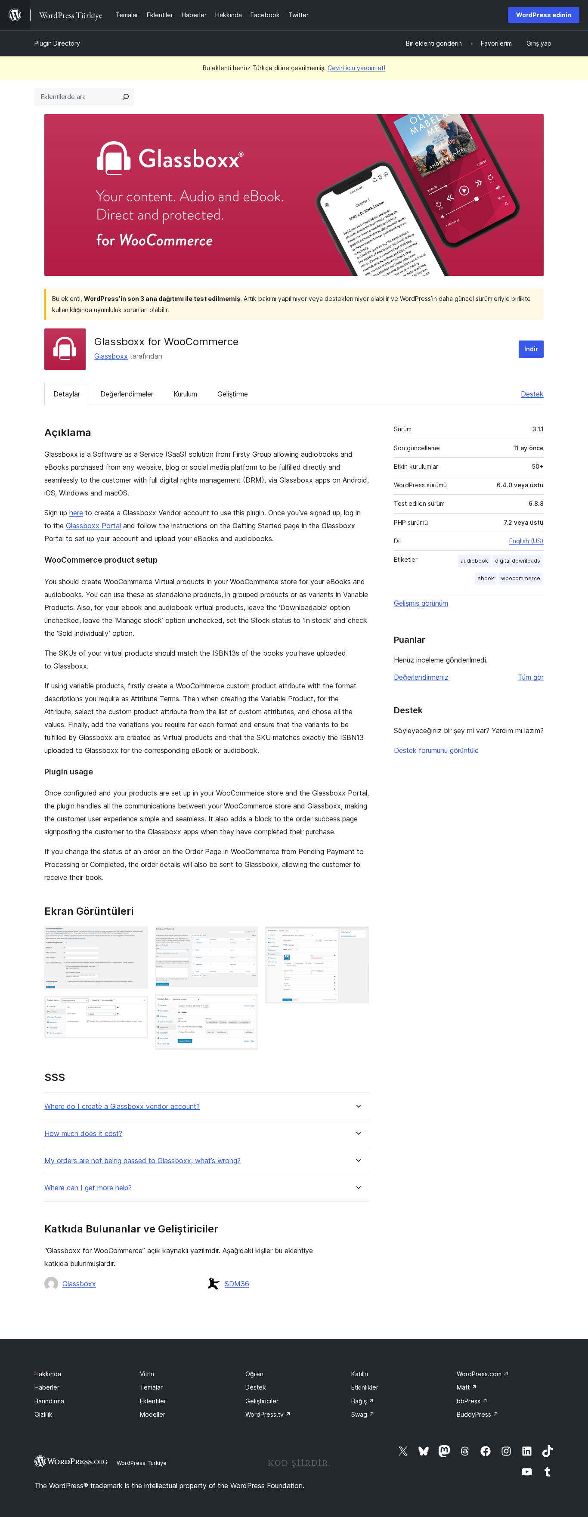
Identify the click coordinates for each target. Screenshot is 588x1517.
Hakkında (47, 1374)
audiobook (474, 560)
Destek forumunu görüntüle (436, 750)
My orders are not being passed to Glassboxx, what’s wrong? (142, 1161)
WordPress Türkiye (142, 1462)
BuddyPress (477, 1414)
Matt (467, 1387)
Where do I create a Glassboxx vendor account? (122, 1106)
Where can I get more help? (88, 1188)
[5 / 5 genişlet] (357, 938)
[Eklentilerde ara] (125, 96)
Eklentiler (153, 1401)
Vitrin (147, 1374)
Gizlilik (43, 1414)
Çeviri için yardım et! (356, 67)
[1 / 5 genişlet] (136, 938)
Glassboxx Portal (93, 525)
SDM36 (237, 1283)
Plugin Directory (57, 43)
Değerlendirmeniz (421, 677)
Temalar (151, 1387)
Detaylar (66, 394)
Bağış (362, 1401)
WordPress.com (483, 1374)
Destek (532, 394)
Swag (362, 1414)
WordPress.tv (268, 1414)
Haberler (46, 1387)
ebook (485, 578)
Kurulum (185, 394)
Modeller (152, 1414)
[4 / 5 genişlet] (246, 1005)
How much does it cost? (83, 1134)
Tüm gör (531, 677)
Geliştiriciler (262, 1401)
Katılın (359, 1374)
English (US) (526, 541)
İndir (531, 349)
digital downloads (517, 560)
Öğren (254, 1374)
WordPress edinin (543, 15)
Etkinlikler (364, 1387)
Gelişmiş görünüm (421, 603)
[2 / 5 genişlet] (136, 1007)
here (76, 512)
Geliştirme (232, 394)
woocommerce (520, 578)
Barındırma (49, 1401)
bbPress (472, 1401)
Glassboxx (111, 356)
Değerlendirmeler (126, 394)
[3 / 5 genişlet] (246, 938)
